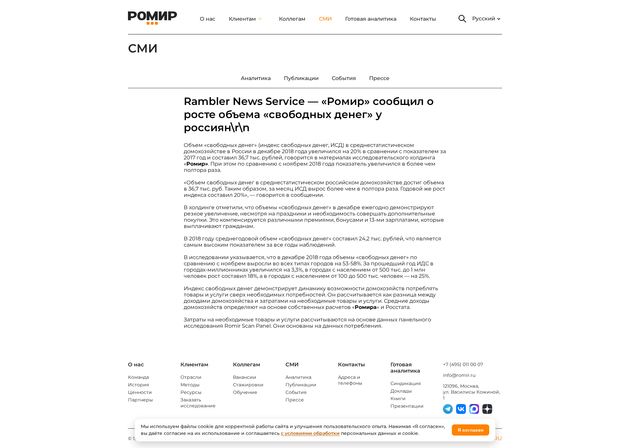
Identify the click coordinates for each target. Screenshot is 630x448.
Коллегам (292, 19)
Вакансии (244, 377)
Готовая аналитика (370, 19)
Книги (398, 398)
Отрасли (190, 377)
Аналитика (298, 377)
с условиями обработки (310, 433)
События (295, 392)
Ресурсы (190, 392)
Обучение (245, 392)
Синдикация (405, 383)
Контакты (423, 19)
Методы (190, 385)
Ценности (140, 392)
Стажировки (248, 385)
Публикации (300, 385)
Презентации (407, 406)
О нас (207, 19)
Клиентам (242, 19)
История (138, 385)
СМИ (325, 19)
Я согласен (470, 430)
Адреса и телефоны (350, 380)
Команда (138, 377)
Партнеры (140, 400)
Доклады (401, 391)
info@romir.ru (459, 375)
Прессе (294, 400)
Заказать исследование (198, 403)
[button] (462, 18)
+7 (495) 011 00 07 (463, 364)
